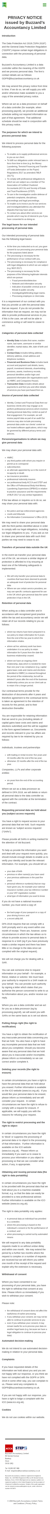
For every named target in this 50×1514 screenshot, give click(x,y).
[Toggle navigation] (44, 5)
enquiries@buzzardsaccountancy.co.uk (25, 1471)
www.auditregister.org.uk (23, 1486)
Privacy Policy (31, 1503)
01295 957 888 (13, 1468)
